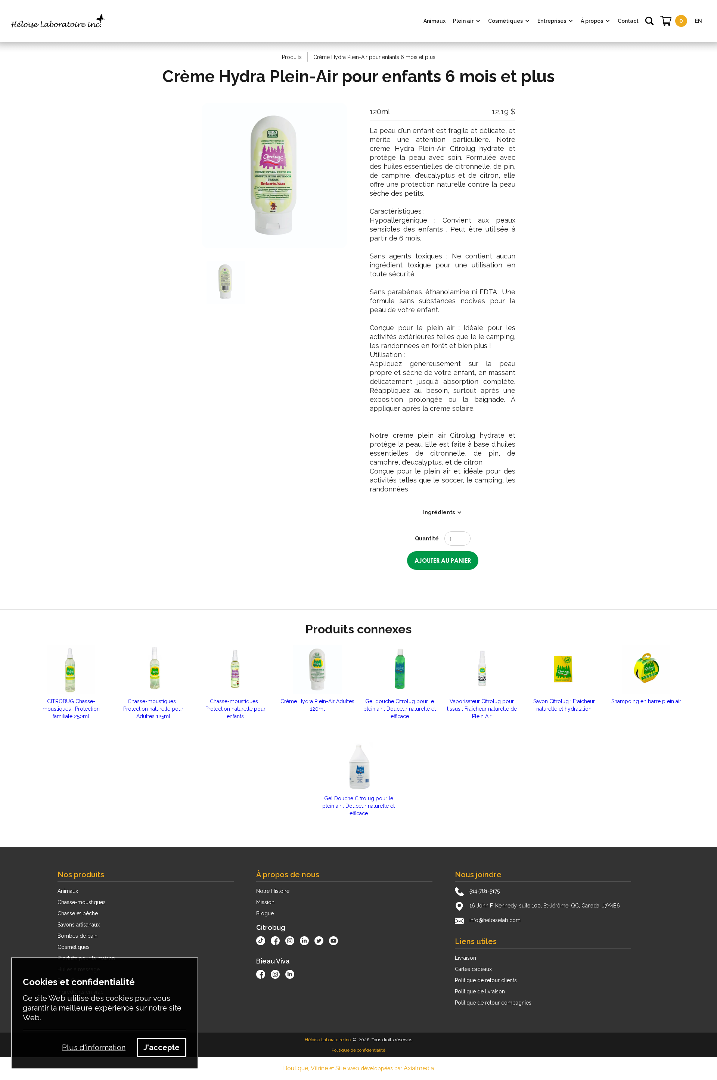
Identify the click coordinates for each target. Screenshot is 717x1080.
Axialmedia (419, 1068)
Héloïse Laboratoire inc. (328, 1039)
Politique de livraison (480, 991)
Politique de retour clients (486, 980)
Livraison (465, 958)
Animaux (68, 891)
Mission (265, 902)
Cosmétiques (74, 947)
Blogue (265, 913)
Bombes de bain (77, 936)
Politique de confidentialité (358, 1050)
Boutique (295, 1068)
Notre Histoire (272, 891)
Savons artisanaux (79, 925)
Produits (292, 57)
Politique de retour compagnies (493, 1003)
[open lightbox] (274, 175)
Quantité (427, 538)
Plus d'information (93, 1047)
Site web (347, 1068)
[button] (466, 20)
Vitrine (319, 1068)
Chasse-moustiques (82, 902)
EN (698, 21)
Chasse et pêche (78, 913)
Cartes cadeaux (473, 969)
